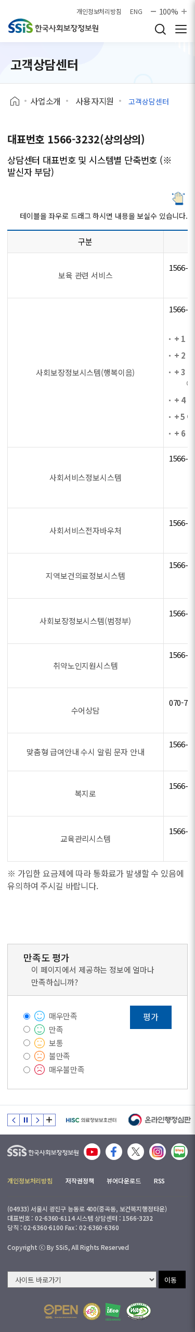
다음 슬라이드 (37, 1120)
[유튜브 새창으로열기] (92, 1151)
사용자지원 (94, 101)
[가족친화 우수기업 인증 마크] (91, 1311)
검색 (160, 29)
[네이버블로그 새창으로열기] (179, 1151)
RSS (159, 1180)
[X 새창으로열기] (135, 1151)
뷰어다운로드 (123, 1180)
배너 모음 (49, 1120)
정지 (25, 1120)
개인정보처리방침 (99, 11)
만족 (56, 1029)
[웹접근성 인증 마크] (138, 1311)
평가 (151, 1016)
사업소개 (45, 101)
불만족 (60, 1055)
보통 (56, 1042)
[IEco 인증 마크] (113, 1312)
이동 (170, 1280)
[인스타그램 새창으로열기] (157, 1151)
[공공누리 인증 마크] (61, 1311)
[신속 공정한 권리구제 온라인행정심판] (159, 1120)
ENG (136, 11)
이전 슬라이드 (13, 1120)
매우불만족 (67, 1069)
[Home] (18, 101)
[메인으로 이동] (43, 1148)
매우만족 (63, 1015)
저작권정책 (80, 1180)
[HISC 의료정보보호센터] (90, 1120)
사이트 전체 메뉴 (181, 29)
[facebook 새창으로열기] (114, 1151)
